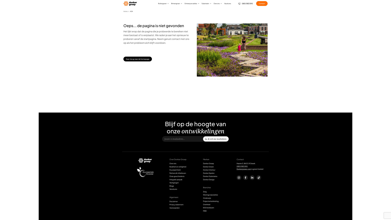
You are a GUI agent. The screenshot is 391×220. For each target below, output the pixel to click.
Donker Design (208, 179)
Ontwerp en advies (191, 3)
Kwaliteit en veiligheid (177, 167)
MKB (204, 211)
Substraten (205, 3)
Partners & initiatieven (177, 173)
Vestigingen (174, 183)
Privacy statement (176, 205)
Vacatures (227, 3)
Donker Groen (208, 167)
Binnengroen (175, 3)
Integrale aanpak (175, 179)
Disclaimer (173, 201)
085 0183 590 (242, 166)
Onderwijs (207, 198)
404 (131, 11)
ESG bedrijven (208, 208)
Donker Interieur (209, 170)
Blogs (171, 186)
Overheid (206, 204)
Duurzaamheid (175, 170)
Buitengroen (162, 3)
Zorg (205, 192)
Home (125, 11)
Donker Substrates (210, 176)
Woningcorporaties (210, 195)
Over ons (217, 3)
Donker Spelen (208, 173)
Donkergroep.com (244, 169)
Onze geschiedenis (176, 176)
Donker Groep (208, 163)
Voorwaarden (174, 208)
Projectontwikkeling (211, 201)
